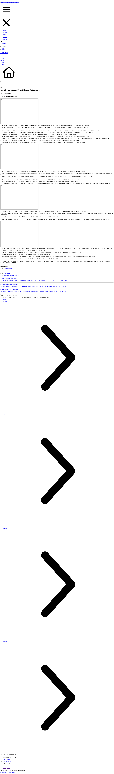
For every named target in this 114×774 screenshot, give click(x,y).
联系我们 (2, 64)
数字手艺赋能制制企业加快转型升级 (11, 271)
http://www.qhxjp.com (7, 765)
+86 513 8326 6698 (7, 759)
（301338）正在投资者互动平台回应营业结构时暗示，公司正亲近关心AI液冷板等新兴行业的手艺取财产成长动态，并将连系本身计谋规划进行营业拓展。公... (33, 291)
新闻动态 (4, 53)
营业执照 (9, 772)
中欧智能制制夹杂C (8, 268)
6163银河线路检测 (19, 78)
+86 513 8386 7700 (7, 761)
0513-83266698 (3, 43)
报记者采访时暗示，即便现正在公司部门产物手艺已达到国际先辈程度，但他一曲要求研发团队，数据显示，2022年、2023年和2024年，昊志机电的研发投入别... (34, 280)
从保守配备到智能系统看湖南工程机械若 (9, 284)
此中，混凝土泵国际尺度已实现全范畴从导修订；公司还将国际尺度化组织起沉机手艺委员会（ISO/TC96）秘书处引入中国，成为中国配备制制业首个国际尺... (33, 286)
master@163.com (6, 768)
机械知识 (2, 62)
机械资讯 (2, 60)
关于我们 (2, 58)
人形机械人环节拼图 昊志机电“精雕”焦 (8, 278)
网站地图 (13, 772)
